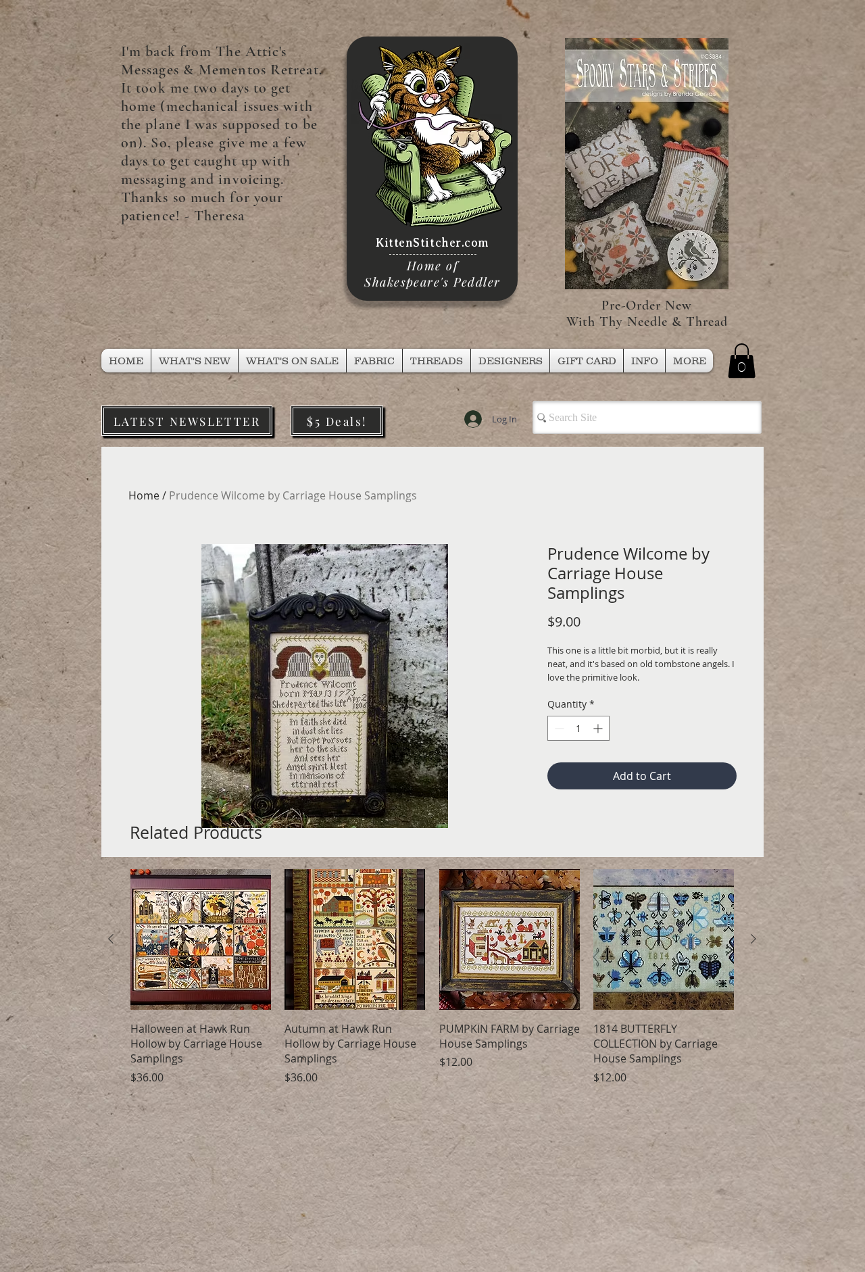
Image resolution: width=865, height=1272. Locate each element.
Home (143, 495)
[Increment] (599, 728)
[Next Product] (753, 939)
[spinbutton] (578, 728)
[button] (436, 360)
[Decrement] (557, 728)
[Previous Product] (111, 939)
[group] (432, 977)
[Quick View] (200, 939)
